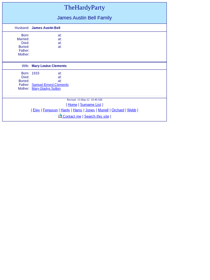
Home (72, 105)
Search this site (96, 116)
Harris (77, 110)
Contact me (71, 116)
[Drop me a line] (60, 116)
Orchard (118, 110)
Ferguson (50, 110)
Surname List (90, 105)
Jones (90, 110)
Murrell (103, 110)
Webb (131, 110)
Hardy (65, 110)
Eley (36, 110)
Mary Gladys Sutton (46, 89)
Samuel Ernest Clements (50, 85)
